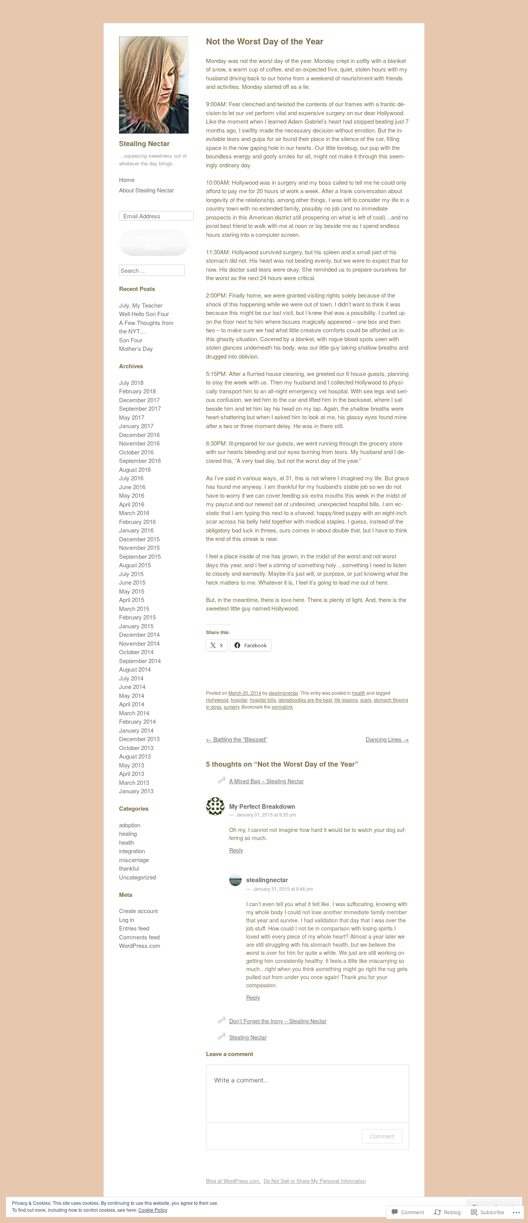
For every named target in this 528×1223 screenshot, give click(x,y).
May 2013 (131, 765)
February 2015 (137, 617)
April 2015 (131, 599)
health (358, 692)
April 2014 (131, 704)
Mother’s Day (136, 348)
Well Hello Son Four (144, 314)
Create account (138, 911)
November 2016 (139, 443)
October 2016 (136, 452)
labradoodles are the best (305, 699)
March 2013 (134, 782)
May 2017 (131, 417)
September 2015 (140, 556)
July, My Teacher (140, 305)
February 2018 (137, 391)
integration (132, 851)
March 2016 (134, 513)
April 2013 (131, 773)
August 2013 (135, 756)
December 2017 (139, 400)
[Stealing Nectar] (154, 135)
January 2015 (136, 626)
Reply (236, 850)
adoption (129, 825)
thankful (129, 868)
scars (365, 699)
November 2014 (139, 643)
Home (127, 179)
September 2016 (140, 460)
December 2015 (139, 539)
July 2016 (131, 478)
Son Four (130, 340)
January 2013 (136, 791)
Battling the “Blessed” (236, 739)
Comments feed (139, 937)
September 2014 (140, 661)
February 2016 (137, 521)
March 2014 (134, 713)
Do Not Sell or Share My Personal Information (315, 1180)
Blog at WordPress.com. (233, 1180)
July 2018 (131, 382)
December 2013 (139, 739)
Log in (126, 919)
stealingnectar (283, 692)
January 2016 (136, 530)
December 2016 (139, 434)
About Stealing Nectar (146, 190)
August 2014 (135, 669)
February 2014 (137, 721)
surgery (231, 706)
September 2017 (140, 408)
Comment (382, 1136)
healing (128, 833)
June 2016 (132, 487)
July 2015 (131, 574)
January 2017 (136, 426)
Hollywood (217, 699)
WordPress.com (139, 945)
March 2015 (134, 608)
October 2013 (136, 747)
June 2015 (132, 582)
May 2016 (131, 495)
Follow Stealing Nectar (154, 242)
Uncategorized (137, 877)
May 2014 (131, 695)
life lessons (346, 699)
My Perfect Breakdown (262, 806)
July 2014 (131, 678)
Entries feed (134, 928)
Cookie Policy (152, 1209)
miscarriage (134, 860)
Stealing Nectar (144, 143)
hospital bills (263, 699)
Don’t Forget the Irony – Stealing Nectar (278, 1021)
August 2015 (135, 565)
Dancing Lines (387, 739)
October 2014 (136, 652)
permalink (282, 706)
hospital (239, 699)
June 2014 (132, 686)
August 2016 (135, 469)
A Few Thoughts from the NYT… (146, 326)
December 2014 (139, 634)
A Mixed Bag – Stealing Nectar (266, 781)
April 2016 (131, 504)
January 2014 (136, 730)
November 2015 (139, 547)
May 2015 (131, 591)
